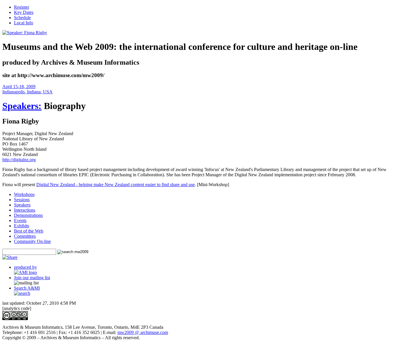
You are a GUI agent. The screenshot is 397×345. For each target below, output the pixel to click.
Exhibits (21, 225)
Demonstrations (28, 215)
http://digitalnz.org (19, 159)
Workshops (24, 194)
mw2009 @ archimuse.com (142, 332)
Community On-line (32, 241)
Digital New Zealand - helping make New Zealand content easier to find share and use (115, 184)
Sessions (22, 199)
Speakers (22, 204)
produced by (25, 267)
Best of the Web (28, 230)
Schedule (22, 17)
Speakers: (22, 106)
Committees (25, 236)
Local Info (23, 22)
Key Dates (23, 12)
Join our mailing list (32, 277)
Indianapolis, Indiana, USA (27, 91)
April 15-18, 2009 (18, 86)
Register (21, 7)
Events (20, 220)
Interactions (24, 210)
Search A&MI (27, 288)
